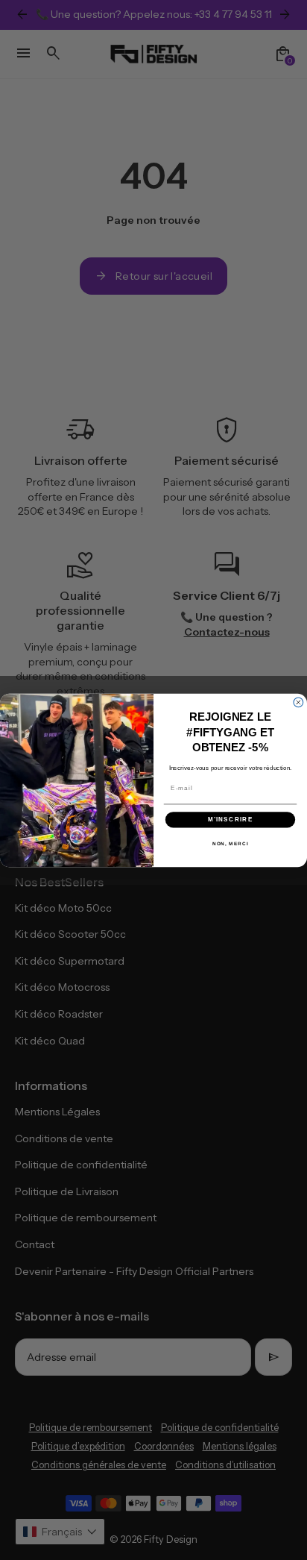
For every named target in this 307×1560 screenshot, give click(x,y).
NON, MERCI (230, 842)
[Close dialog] (298, 702)
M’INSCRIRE (230, 819)
